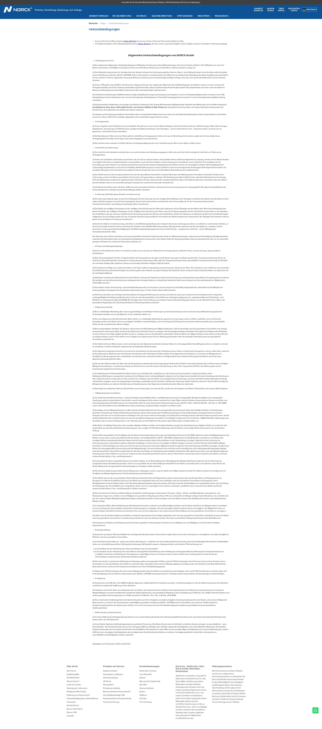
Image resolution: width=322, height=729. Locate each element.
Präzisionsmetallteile (111, 688)
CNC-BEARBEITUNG (121, 16)
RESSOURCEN (221, 16)
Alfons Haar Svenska (147, 671)
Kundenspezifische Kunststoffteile (117, 698)
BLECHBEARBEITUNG (162, 16)
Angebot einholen (110, 671)
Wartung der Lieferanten (77, 688)
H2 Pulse (143, 698)
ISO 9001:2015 (73, 678)
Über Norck (71, 671)
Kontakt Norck (73, 705)
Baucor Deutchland (75, 709)
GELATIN (143, 685)
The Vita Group (145, 702)
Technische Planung (111, 702)
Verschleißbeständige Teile (114, 695)
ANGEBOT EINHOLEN (98, 16)
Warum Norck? (73, 681)
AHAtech (143, 695)
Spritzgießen (108, 685)
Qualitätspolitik (73, 674)
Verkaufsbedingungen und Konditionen (82, 698)
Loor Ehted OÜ (145, 674)
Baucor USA (72, 712)
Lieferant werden (74, 685)
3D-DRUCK (141, 16)
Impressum (71, 702)
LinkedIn (70, 716)
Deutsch (311, 9)
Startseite (93, 23)
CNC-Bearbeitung (110, 678)
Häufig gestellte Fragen (76, 691)
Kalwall (142, 678)
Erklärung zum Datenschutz (78, 695)
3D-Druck (107, 681)
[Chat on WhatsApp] (315, 710)
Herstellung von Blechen (113, 674)
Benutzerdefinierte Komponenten (117, 691)
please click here (129, 41)
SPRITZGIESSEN (185, 16)
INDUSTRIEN (204, 16)
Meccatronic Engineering (149, 681)
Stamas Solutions (146, 688)
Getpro (142, 691)
